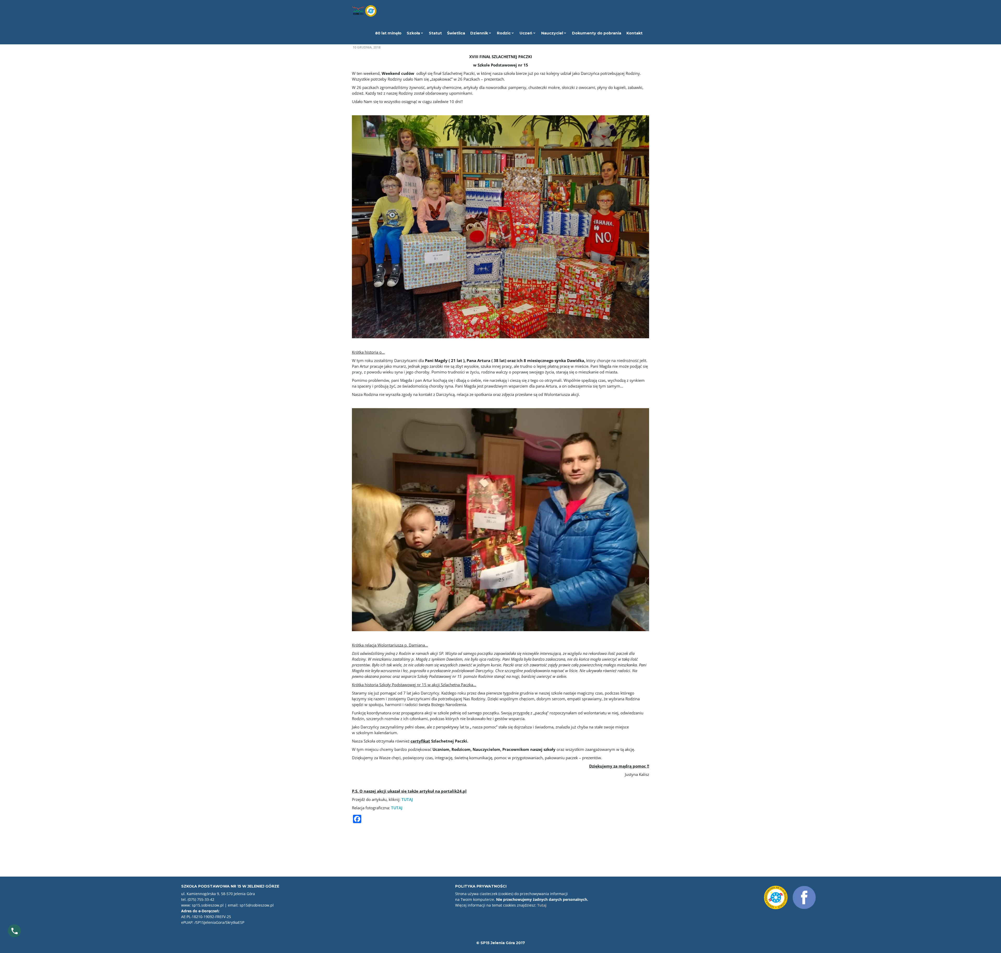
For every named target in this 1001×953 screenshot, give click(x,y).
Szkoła (414, 33)
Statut (435, 33)
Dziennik (479, 33)
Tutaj (541, 905)
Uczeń (526, 33)
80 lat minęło (388, 33)
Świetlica (456, 33)
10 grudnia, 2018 (367, 47)
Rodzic (504, 33)
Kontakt (634, 33)
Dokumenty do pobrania (596, 33)
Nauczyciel (552, 33)
